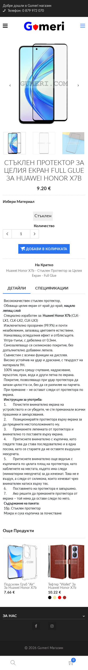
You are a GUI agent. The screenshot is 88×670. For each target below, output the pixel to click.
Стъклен (42, 216)
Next (78, 85)
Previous (10, 85)
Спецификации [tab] (51, 288)
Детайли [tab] (17, 288)
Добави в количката (46, 249)
